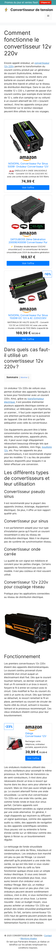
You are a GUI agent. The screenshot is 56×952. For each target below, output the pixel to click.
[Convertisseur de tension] (6, 9)
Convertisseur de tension (31, 10)
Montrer (24, 377)
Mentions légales (29, 938)
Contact (48, 935)
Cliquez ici (45, 2)
